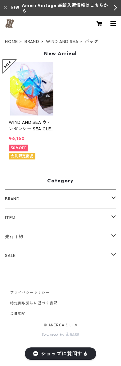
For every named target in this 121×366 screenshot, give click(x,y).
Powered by (54, 335)
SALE (10, 255)
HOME (11, 41)
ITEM (10, 217)
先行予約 (14, 236)
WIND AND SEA (62, 41)
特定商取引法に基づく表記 (34, 303)
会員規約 (18, 313)
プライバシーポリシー (30, 292)
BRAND (32, 41)
